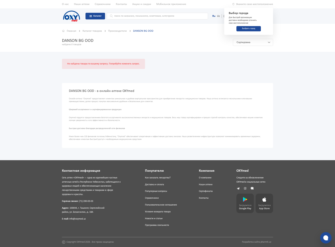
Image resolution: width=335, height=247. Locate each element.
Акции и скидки (141, 4)
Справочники (103, 4)
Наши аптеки (82, 4)
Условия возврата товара (158, 211)
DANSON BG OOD (143, 31)
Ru (213, 16)
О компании (205, 177)
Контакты (121, 4)
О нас (65, 4)
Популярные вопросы (156, 191)
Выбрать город (248, 28)
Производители (118, 31)
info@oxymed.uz (77, 219)
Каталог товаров (93, 31)
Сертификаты (206, 191)
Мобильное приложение (171, 4)
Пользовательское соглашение (161, 205)
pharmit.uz (265, 242)
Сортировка (243, 42)
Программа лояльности (157, 225)
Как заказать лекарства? (157, 177)
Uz (218, 16)
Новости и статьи (154, 218)
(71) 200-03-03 (86, 201)
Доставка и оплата (154, 184)
